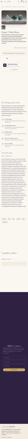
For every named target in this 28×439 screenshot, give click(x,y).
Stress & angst (9, 143)
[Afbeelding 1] (3, 27)
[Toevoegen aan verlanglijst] (3, 58)
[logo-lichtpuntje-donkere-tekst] (7, 2)
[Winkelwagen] (26, 1)
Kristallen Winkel (8, 6)
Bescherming (8, 119)
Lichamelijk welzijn (10, 125)
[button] (1, 1)
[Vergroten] (24, 22)
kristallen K (15, 6)
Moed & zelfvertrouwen (11, 138)
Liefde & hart (8, 132)
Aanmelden (14, 369)
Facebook (3, 437)
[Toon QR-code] (7, 58)
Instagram (9, 437)
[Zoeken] (18, 1)
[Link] (23, 1)
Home (2, 6)
